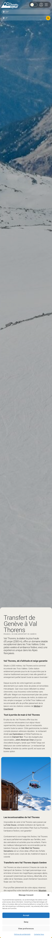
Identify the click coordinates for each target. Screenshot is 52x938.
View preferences (26, 929)
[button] (48, 895)
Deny (26, 922)
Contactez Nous (39, 934)
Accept (26, 915)
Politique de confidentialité (22, 934)
